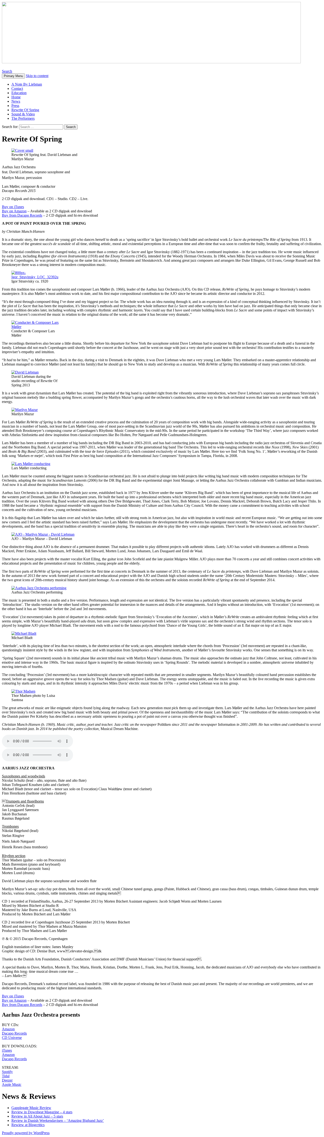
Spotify (7, 1072)
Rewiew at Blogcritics (28, 1125)
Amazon (8, 1029)
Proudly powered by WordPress (26, 1133)
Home (16, 97)
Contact (17, 89)
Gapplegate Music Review (31, 1108)
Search (7, 71)
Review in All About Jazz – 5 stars (37, 1116)
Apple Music (11, 1084)
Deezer (7, 1080)
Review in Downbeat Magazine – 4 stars (41, 1112)
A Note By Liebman (26, 84)
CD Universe (12, 1038)
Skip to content (37, 76)
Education (19, 93)
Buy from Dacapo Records (22, 215)
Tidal (5, 1076)
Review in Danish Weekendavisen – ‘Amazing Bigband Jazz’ (57, 1121)
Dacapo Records (14, 1033)
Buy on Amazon (14, 211)
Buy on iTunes (13, 207)
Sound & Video (23, 114)
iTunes (7, 1050)
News (15, 101)
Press (15, 106)
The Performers (23, 118)
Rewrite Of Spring (25, 110)
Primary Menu (13, 76)
